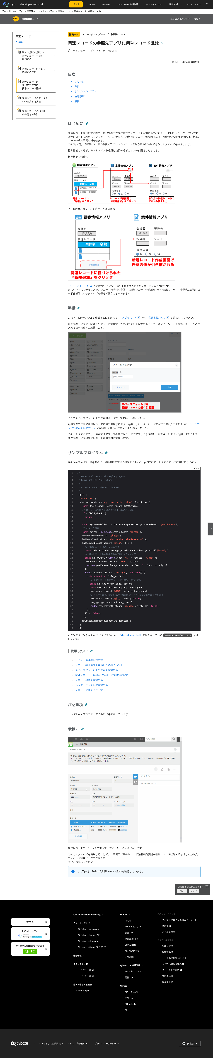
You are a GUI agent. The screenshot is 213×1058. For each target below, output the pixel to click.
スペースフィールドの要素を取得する (96, 670)
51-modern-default (130, 635)
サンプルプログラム (86, 91)
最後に (78, 101)
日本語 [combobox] (192, 1043)
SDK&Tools (130, 945)
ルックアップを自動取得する (91, 685)
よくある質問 (168, 932)
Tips (21, 11)
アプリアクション (79, 286)
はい (182, 891)
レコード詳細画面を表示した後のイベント (99, 665)
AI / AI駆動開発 (132, 951)
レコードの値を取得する (89, 680)
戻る (21, 41)
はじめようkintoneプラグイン (92, 947)
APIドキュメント (133, 926)
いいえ (194, 891)
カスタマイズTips (47, 11)
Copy (196, 468)
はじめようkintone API (89, 935)
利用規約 (166, 926)
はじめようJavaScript (88, 929)
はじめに (80, 81)
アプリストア (130, 317)
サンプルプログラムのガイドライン (179, 920)
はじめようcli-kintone (88, 941)
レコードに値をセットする (90, 690)
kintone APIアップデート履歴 (184, 19)
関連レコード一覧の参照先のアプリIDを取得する (102, 675)
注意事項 (80, 96)
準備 (77, 86)
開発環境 (129, 957)
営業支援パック (157, 317)
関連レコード (64, 11)
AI (126, 1010)
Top (4, 11)
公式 (28, 922)
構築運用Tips (131, 938)
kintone (12, 11)
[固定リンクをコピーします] (162, 43)
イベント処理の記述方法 (89, 660)
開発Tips (31, 11)
